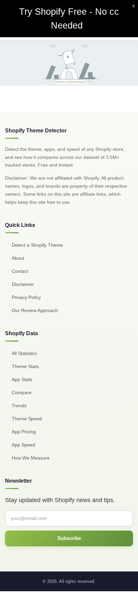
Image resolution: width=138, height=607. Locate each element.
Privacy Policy (26, 297)
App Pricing (24, 431)
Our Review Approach (35, 310)
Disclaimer (23, 284)
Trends (19, 405)
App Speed (23, 444)
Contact (20, 271)
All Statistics (24, 353)
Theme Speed (27, 418)
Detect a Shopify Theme (37, 245)
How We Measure (31, 458)
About (18, 258)
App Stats (22, 379)
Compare (21, 392)
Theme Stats (25, 366)
